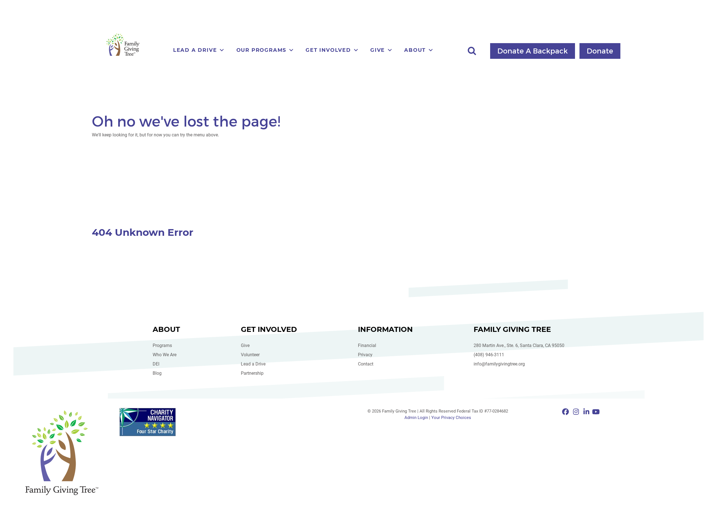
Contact (365, 364)
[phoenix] (62, 452)
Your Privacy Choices (451, 417)
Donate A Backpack (532, 50)
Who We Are (164, 354)
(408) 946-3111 (489, 354)
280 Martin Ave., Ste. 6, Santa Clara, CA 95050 (519, 345)
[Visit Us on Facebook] (566, 412)
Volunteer (250, 354)
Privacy (365, 354)
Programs (162, 345)
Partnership (252, 373)
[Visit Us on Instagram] (577, 412)
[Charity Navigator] (165, 422)
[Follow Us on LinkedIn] (587, 412)
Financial (367, 345)
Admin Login (416, 417)
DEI (156, 364)
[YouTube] (596, 412)
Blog (157, 373)
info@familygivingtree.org (499, 364)
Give (245, 345)
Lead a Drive (253, 364)
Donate (600, 50)
